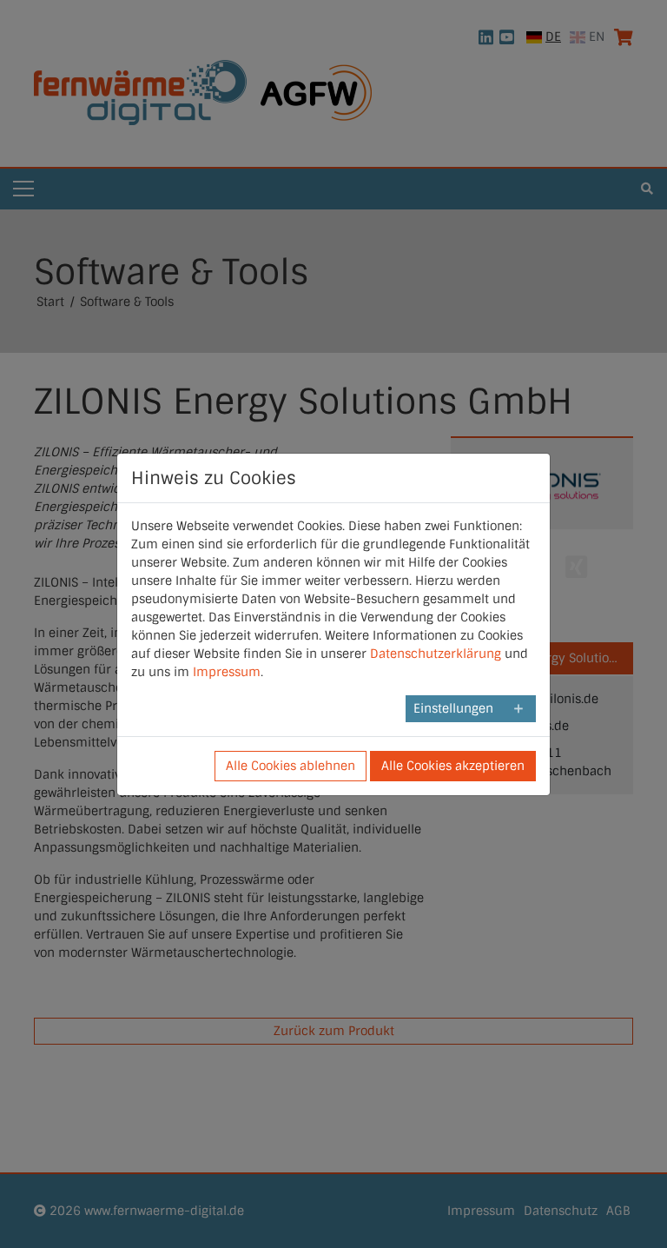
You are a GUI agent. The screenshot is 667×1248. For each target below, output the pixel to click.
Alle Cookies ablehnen (290, 765)
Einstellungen (453, 708)
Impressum (227, 672)
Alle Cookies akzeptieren (453, 765)
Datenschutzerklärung (435, 653)
